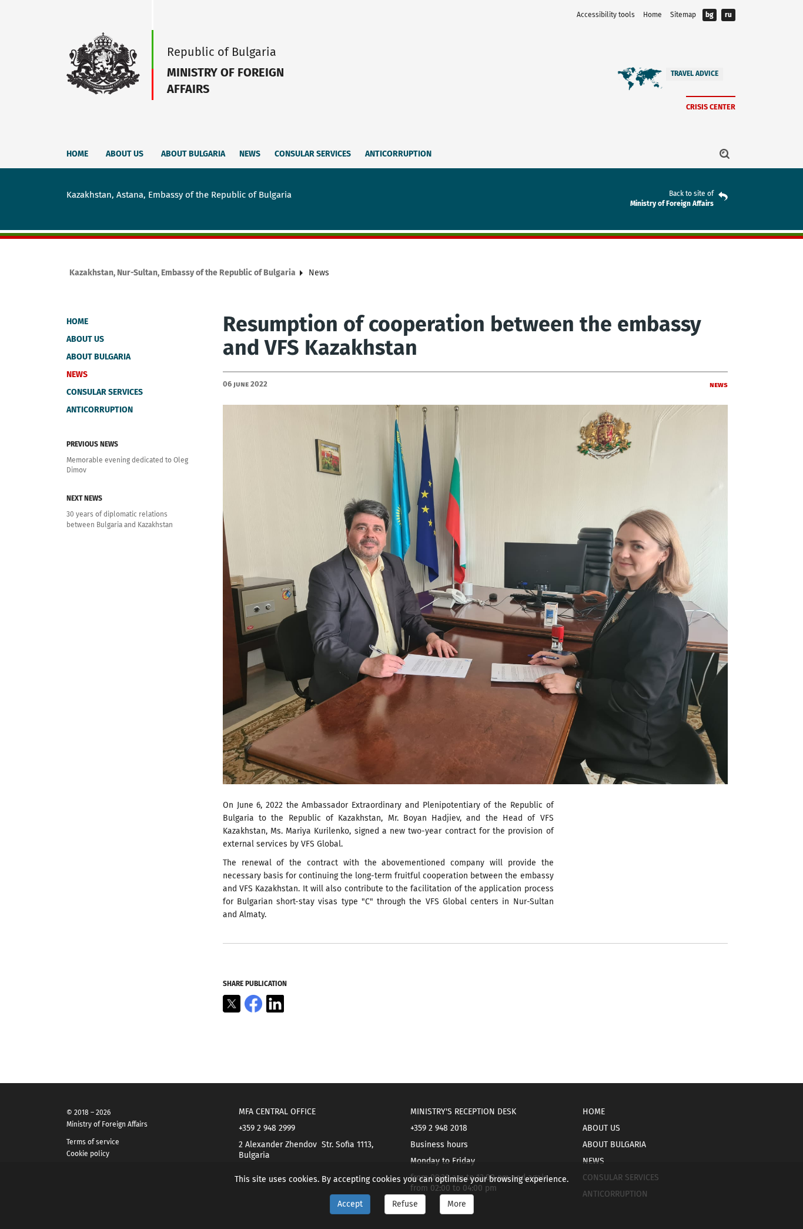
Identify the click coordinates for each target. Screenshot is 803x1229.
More (456, 1204)
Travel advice (694, 73)
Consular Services (313, 154)
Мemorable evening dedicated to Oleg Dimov (127, 465)
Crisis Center (710, 106)
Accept (350, 1204)
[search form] (725, 153)
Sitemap (683, 15)
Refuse (405, 1204)
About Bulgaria (193, 154)
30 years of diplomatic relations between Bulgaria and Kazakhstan (119, 519)
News (249, 154)
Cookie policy (87, 1154)
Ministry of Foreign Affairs (672, 203)
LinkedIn (275, 1003)
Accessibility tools (606, 15)
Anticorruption (398, 154)
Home (652, 15)
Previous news (92, 444)
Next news (84, 498)
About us (124, 154)
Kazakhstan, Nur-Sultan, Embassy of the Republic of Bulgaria (182, 273)
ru (728, 15)
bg (709, 15)
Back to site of (691, 193)
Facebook (253, 1003)
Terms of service (92, 1142)
